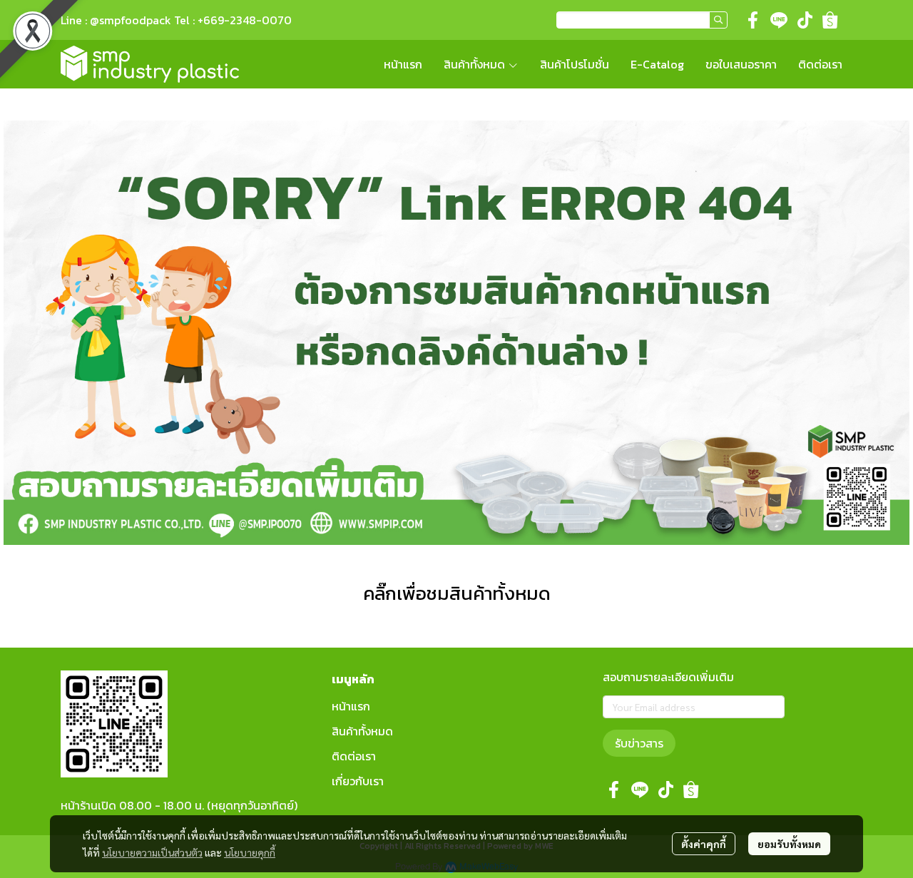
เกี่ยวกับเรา (358, 781)
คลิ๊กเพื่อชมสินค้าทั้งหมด (457, 593)
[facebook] (753, 20)
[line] (778, 20)
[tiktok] (804, 20)
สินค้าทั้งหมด (362, 731)
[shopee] (830, 20)
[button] (642, 20)
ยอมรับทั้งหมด (789, 843)
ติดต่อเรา (354, 756)
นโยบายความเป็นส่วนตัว (152, 852)
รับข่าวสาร (639, 743)
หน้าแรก (351, 706)
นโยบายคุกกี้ (249, 852)
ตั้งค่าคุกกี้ (703, 843)
